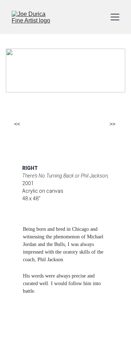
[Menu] (115, 17)
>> (112, 124)
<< (17, 124)
